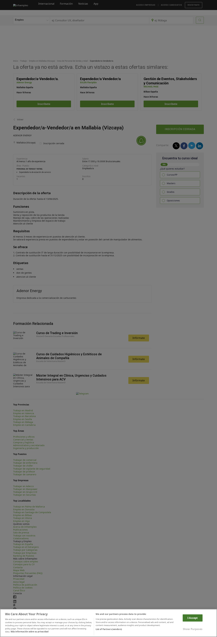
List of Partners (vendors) (109, 629)
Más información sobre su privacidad (29, 631)
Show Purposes (192, 629)
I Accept (192, 618)
